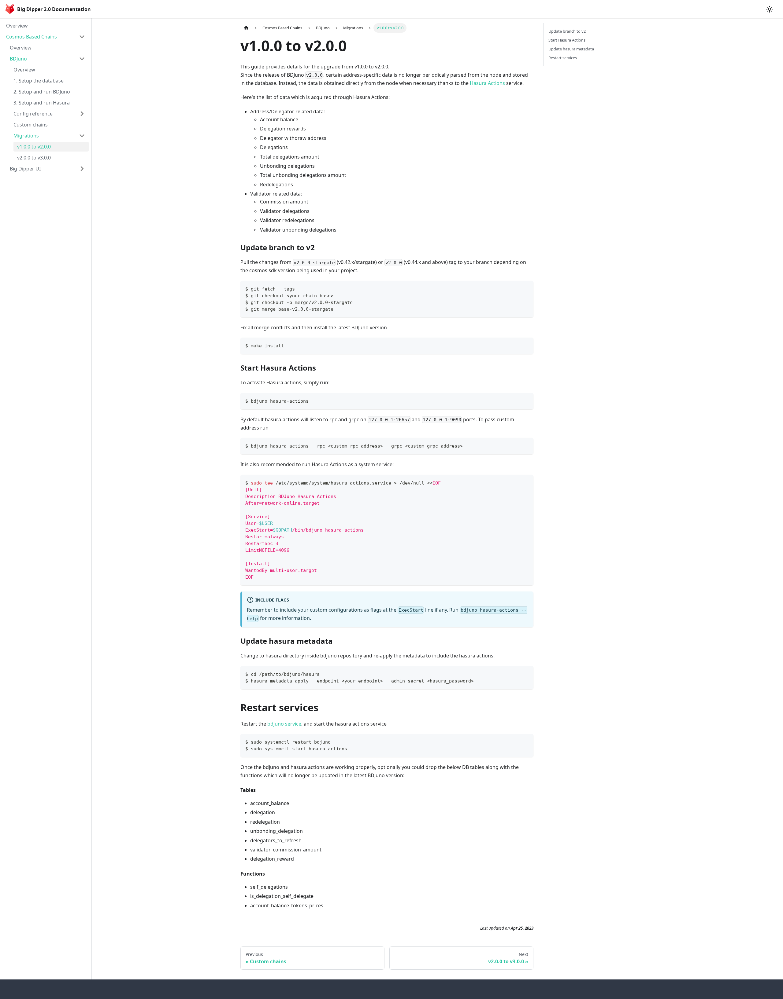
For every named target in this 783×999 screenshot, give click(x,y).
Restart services (562, 57)
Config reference (33, 113)
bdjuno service (284, 723)
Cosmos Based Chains (31, 36)
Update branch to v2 (567, 31)
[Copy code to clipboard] (526, 288)
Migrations (26, 135)
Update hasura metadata (571, 49)
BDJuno (18, 58)
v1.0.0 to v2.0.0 (34, 146)
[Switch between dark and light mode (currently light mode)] (769, 9)
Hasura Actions (487, 83)
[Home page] (246, 28)
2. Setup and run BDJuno (41, 91)
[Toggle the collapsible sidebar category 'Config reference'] (82, 114)
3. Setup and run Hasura (41, 102)
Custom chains (30, 124)
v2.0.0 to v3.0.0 (34, 157)
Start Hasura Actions (566, 40)
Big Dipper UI (25, 168)
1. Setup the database (38, 80)
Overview (17, 25)
